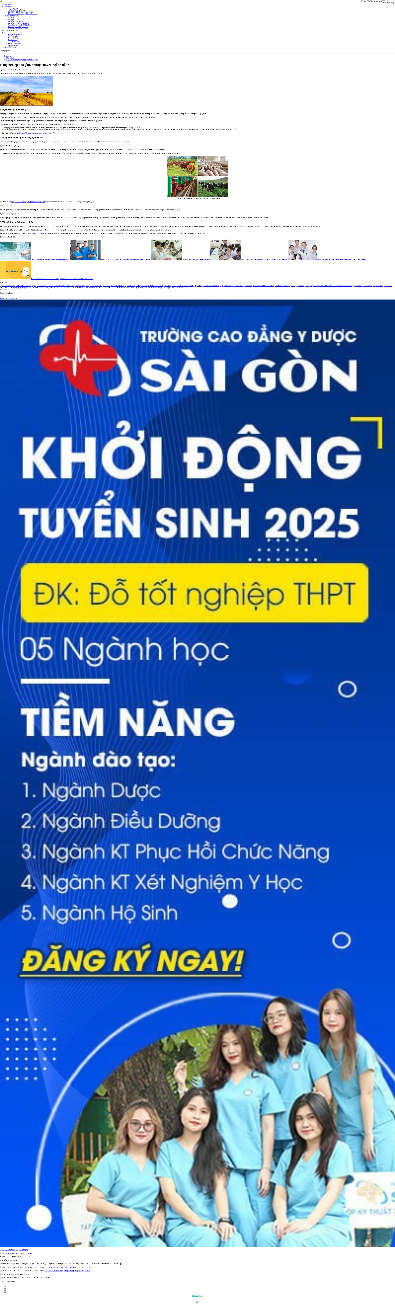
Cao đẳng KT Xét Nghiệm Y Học (19, 23)
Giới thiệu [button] (7, 6)
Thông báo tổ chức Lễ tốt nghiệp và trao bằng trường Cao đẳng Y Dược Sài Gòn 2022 (134, 286)
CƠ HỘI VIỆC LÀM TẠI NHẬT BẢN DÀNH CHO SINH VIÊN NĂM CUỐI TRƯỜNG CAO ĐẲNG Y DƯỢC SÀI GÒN (85, 288)
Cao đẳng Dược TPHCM (37, 233)
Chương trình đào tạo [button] (11, 16)
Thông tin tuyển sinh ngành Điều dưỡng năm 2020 (28, 202)
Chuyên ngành (12, 298)
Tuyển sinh (4, 298)
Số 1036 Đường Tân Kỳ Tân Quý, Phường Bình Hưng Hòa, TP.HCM (68, 1267)
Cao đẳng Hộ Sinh (14, 19)
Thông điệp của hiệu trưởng (17, 10)
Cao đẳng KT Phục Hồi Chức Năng (20, 25)
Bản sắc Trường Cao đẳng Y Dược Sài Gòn (22, 14)
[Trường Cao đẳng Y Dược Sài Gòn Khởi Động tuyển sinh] (197, 774)
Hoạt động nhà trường (15, 34)
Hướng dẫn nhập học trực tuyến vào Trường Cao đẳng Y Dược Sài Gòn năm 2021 (160, 288)
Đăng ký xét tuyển (10, 47)
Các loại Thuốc (13, 45)
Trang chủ (7, 4)
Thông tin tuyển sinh (11, 30)
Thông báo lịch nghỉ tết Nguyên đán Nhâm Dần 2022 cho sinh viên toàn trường (327, 286)
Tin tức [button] (6, 32)
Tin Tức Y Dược (13, 41)
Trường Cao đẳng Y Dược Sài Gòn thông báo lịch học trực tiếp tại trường (272, 286)
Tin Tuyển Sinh (13, 36)
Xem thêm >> (88, 279)
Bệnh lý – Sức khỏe (14, 43)
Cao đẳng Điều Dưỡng (15, 21)
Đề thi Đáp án (12, 40)
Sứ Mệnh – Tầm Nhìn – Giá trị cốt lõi (20, 12)
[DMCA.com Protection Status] (197, 1296)
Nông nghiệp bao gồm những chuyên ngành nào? (21, 60)
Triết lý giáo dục (13, 8)
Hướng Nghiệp (13, 38)
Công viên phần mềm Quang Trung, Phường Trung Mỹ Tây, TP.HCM (67, 1271)
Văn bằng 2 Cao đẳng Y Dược (18, 29)
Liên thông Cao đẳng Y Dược (18, 27)
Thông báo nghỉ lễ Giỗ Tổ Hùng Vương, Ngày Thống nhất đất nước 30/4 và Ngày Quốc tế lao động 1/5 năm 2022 (205, 286)
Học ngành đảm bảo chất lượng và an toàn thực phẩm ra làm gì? (32, 133)
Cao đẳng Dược (13, 17)
